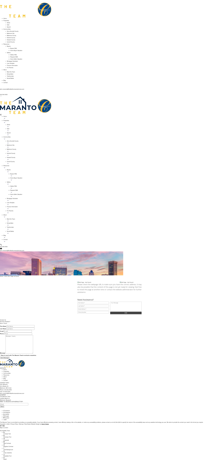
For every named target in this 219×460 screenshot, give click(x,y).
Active (8, 124)
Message (2, 353)
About (5, 215)
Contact (5, 239)
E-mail (2, 331)
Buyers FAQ (13, 174)
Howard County (11, 157)
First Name (3, 326)
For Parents (10, 211)
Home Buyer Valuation (16, 178)
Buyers (9, 170)
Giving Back (10, 223)
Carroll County (11, 161)
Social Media (10, 231)
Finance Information (12, 206)
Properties (6, 120)
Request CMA (14, 190)
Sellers (9, 182)
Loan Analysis (10, 202)
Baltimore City (10, 145)
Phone (2, 334)
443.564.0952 (8, 390)
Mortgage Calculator (12, 198)
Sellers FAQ (13, 186)
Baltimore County (11, 149)
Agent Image (45, 424)
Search (9, 133)
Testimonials (10, 227)
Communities (7, 137)
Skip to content (4, 427)
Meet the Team (11, 219)
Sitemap (21, 424)
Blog (4, 235)
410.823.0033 (6, 391)
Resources (6, 165)
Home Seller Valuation (16, 194)
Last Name (3, 329)
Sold (8, 129)
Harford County (11, 153)
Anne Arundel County (12, 141)
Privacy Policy (14, 424)
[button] (109, 429)
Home (5, 116)
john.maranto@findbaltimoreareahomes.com (12, 393)
